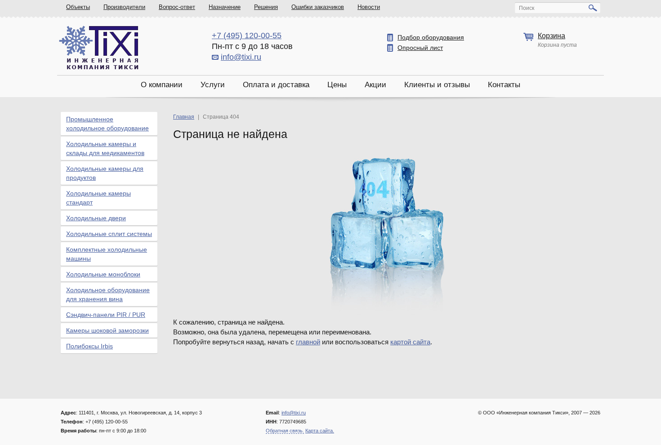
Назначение (225, 7)
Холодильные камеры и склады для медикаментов (105, 148)
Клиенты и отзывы (437, 84)
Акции (375, 84)
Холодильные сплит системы (109, 233)
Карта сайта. (319, 430)
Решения (266, 7)
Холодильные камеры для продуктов (104, 173)
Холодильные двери (96, 218)
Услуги (213, 84)
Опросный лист (420, 47)
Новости (368, 7)
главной (308, 342)
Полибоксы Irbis (89, 346)
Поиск (526, 8)
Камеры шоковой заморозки (107, 330)
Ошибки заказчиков (317, 7)
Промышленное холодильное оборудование (107, 124)
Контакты (504, 84)
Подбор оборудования (430, 37)
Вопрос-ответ (177, 7)
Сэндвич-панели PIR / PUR (105, 314)
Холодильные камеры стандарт (98, 198)
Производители (124, 7)
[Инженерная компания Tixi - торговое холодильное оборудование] (99, 47)
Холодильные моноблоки (103, 274)
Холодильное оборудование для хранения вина (108, 294)
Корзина (551, 36)
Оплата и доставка (276, 84)
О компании (162, 84)
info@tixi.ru (241, 57)
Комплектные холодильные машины (106, 254)
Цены (337, 84)
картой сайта (410, 342)
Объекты (78, 7)
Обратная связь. (285, 430)
